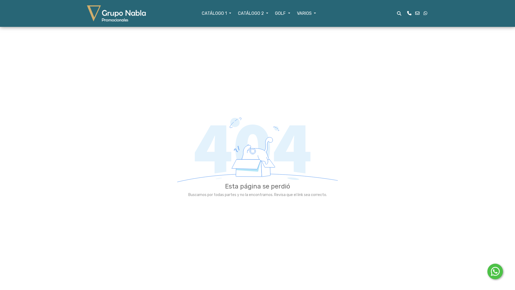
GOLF (281, 13)
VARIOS (305, 13)
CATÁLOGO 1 (215, 13)
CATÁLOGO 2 (251, 13)
